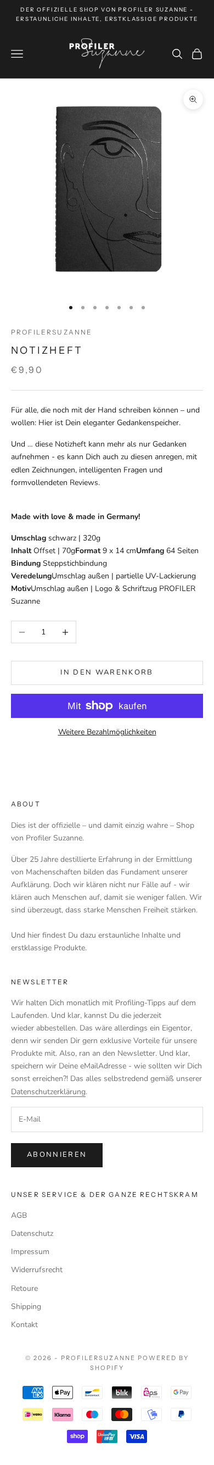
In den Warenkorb (106, 672)
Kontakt (24, 1324)
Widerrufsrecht (37, 1270)
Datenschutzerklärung (48, 1092)
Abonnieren (57, 1155)
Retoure (24, 1288)
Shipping (26, 1306)
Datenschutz (32, 1233)
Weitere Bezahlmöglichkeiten (107, 732)
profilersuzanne (51, 332)
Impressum (30, 1251)
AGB (19, 1215)
